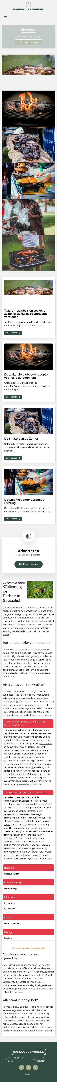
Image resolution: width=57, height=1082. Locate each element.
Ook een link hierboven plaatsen (28, 948)
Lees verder (11, 333)
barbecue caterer (28, 733)
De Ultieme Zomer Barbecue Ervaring (24, 501)
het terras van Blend (12, 923)
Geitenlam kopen (11, 888)
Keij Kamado (9, 908)
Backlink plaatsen (28, 42)
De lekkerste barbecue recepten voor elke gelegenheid (26, 376)
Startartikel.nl (9, 903)
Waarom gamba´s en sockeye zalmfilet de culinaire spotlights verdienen (25, 314)
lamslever (8, 938)
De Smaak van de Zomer (21, 438)
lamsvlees (22, 804)
